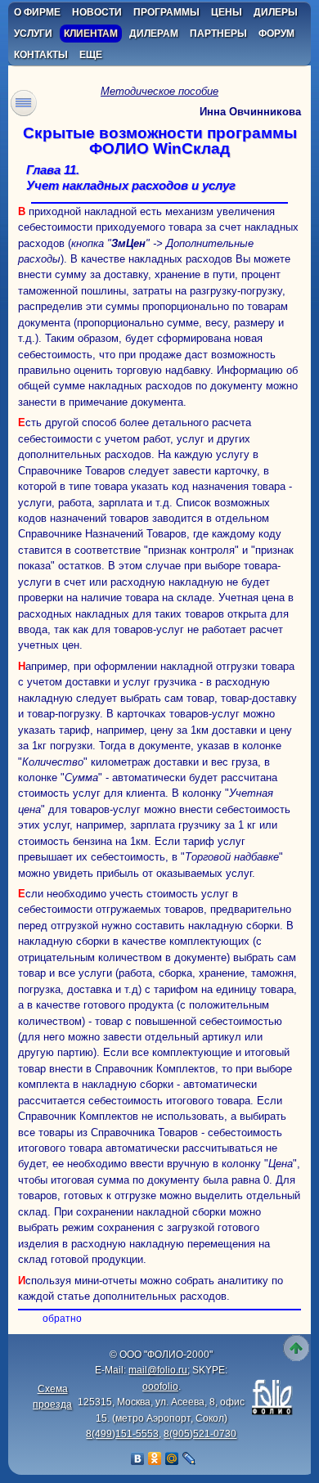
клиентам (91, 33)
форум (276, 33)
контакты (41, 55)
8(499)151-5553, (123, 1434)
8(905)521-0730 (200, 1434)
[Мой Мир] (172, 1458)
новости (97, 12)
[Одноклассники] (155, 1458)
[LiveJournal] (189, 1458)
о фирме (37, 12)
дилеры (276, 12)
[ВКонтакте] (137, 1458)
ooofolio (160, 1386)
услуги (33, 33)
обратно (62, 1318)
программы (166, 12)
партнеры (218, 33)
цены (226, 12)
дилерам (153, 33)
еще (90, 55)
